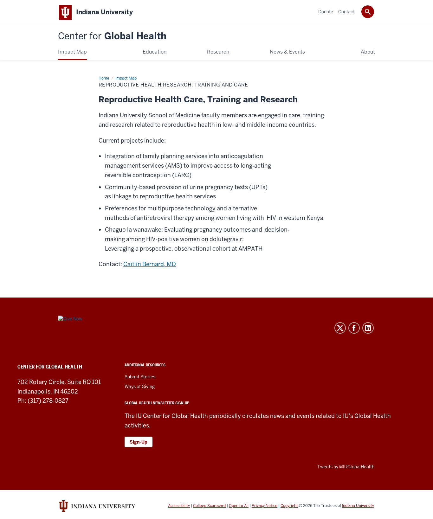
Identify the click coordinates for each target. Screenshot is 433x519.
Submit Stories (140, 377)
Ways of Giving (140, 386)
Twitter (340, 328)
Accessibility (179, 505)
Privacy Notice (264, 505)
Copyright (289, 505)
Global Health (112, 36)
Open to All (239, 505)
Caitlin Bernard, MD (149, 264)
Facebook (354, 328)
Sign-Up (138, 442)
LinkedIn (368, 328)
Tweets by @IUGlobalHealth (345, 467)
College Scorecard (209, 505)
